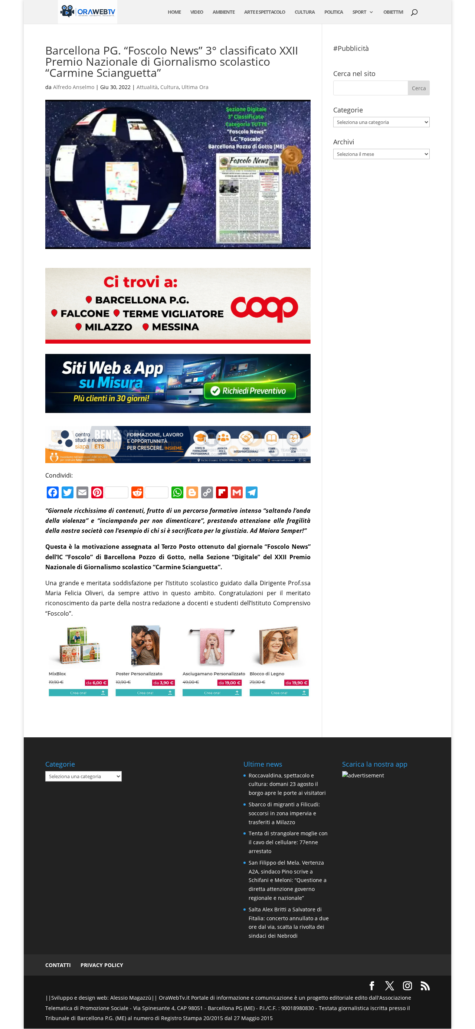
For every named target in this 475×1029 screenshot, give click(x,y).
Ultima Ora (195, 87)
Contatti (58, 965)
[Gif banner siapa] (178, 457)
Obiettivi (393, 12)
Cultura (305, 12)
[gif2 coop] (178, 338)
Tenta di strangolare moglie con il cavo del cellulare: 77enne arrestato (288, 842)
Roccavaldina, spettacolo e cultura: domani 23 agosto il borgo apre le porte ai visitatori (287, 784)
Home (174, 12)
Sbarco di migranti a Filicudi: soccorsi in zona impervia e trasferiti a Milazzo (284, 813)
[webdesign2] (178, 413)
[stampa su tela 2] (178, 692)
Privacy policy (102, 965)
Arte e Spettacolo (264, 12)
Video (196, 12)
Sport (359, 12)
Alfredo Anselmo (73, 87)
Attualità (147, 87)
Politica (333, 12)
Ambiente (224, 12)
